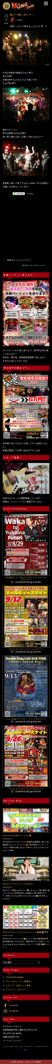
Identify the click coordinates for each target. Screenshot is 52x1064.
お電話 (12, 361)
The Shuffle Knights (15, 977)
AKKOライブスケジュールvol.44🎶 (18, 884)
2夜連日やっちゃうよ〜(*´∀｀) (19, 260)
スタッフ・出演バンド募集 (18, 985)
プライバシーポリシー (16, 989)
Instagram (13, 1010)
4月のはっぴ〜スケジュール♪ (33, 265)
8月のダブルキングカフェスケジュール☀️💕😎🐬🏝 (25, 932)
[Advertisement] (26, 230)
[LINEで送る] (19, 193)
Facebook (13, 1005)
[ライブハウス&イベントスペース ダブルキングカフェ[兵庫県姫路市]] (19, 8)
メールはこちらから (12, 1040)
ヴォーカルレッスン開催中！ (19, 981)
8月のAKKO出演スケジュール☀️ (17, 835)
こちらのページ (15, 501)
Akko (20, 20)
